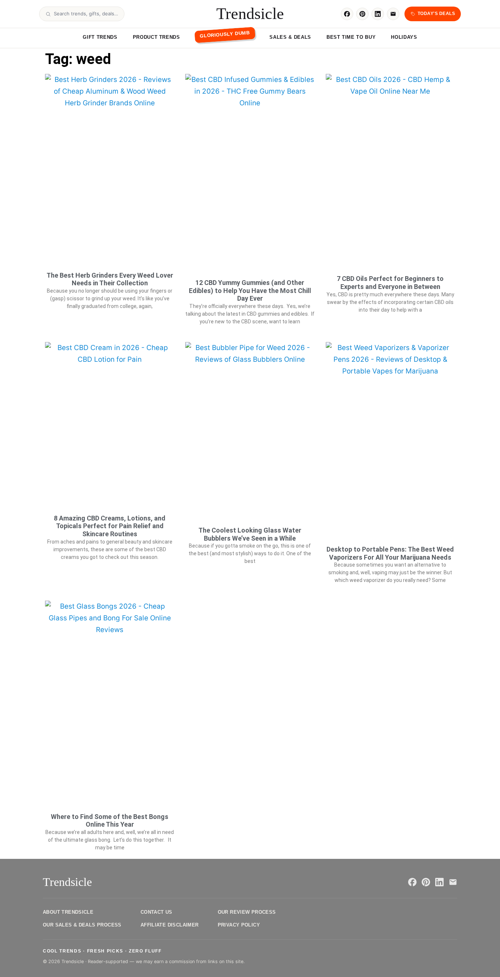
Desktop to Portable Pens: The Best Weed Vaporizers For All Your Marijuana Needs (390, 553)
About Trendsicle (68, 912)
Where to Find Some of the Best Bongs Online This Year (109, 820)
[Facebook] (347, 14)
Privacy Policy (239, 925)
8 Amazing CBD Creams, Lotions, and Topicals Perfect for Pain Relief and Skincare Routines (109, 526)
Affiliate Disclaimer (170, 925)
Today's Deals (436, 13)
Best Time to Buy (351, 37)
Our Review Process (247, 912)
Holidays (404, 37)
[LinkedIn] (378, 14)
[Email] (393, 14)
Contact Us (156, 912)
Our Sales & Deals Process (82, 925)
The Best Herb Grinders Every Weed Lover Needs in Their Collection (109, 279)
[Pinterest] (362, 14)
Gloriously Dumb (224, 34)
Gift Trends (100, 37)
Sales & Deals (290, 37)
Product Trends (156, 37)
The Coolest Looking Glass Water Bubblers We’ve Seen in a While (249, 534)
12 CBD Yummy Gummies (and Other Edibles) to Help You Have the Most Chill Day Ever (250, 290)
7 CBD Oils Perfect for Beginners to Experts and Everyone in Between (390, 282)
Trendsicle (250, 14)
